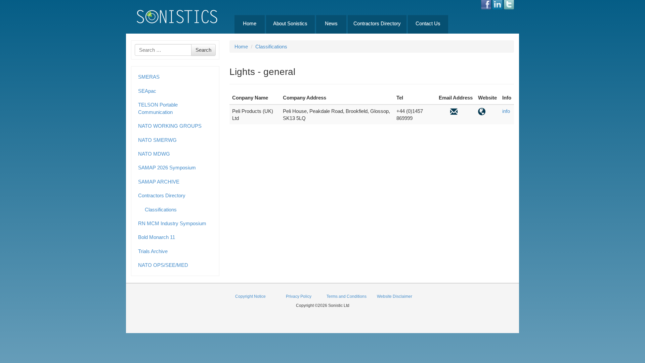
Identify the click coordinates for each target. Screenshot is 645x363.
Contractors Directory (377, 23)
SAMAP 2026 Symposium (167, 167)
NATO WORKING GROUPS (170, 126)
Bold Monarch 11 (156, 237)
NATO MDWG (154, 154)
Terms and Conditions (347, 296)
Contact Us (428, 23)
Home (249, 23)
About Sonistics (290, 23)
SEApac (147, 91)
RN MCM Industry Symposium (172, 223)
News (331, 23)
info (506, 111)
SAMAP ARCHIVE (158, 182)
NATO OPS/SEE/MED (163, 265)
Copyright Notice (250, 296)
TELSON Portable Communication (158, 108)
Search (203, 50)
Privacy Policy (298, 296)
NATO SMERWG (157, 140)
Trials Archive (153, 251)
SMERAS (149, 77)
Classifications (161, 209)
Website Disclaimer (394, 296)
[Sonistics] (177, 16)
